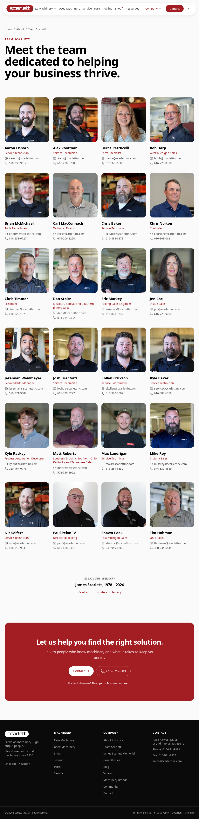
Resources (132, 8)
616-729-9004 (163, 314)
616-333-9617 (17, 163)
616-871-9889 (17, 393)
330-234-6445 (163, 548)
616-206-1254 (66, 238)
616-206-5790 (66, 163)
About (20, 29)
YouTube (24, 764)
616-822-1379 (17, 314)
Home (8, 29)
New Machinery (42, 8)
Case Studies (111, 760)
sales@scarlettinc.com (167, 761)
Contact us (81, 671)
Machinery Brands (115, 780)
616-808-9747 (114, 314)
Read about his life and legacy (99, 592)
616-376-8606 (114, 163)
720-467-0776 (17, 468)
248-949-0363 (114, 548)
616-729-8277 (66, 393)
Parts (97, 8)
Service (87, 8)
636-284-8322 (66, 318)
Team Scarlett (112, 747)
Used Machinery (69, 8)
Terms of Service (142, 812)
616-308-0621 (163, 238)
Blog (106, 767)
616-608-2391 (66, 548)
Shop (118, 8)
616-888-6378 (114, 238)
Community (110, 786)
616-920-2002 (114, 393)
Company (151, 8)
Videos (107, 773)
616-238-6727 (17, 238)
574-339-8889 (163, 468)
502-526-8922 (66, 472)
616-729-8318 (163, 163)
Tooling (108, 8)
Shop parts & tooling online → (111, 683)
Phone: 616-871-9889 (166, 749)
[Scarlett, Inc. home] (19, 8)
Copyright (177, 812)
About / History (113, 740)
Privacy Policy (161, 812)
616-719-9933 (17, 548)
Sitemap (189, 812)
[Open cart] (189, 8)
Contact (175, 9)
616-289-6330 (114, 468)
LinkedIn (10, 764)
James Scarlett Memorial (119, 753)
